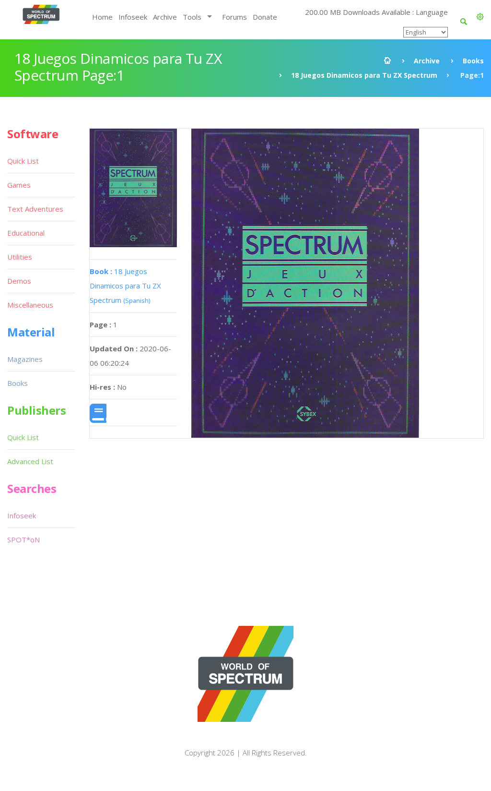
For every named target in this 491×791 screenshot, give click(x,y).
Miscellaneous (30, 305)
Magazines (25, 359)
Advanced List (30, 461)
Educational (26, 233)
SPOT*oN (23, 539)
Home (102, 17)
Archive (165, 17)
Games (19, 185)
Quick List (23, 161)
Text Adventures (35, 209)
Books (473, 60)
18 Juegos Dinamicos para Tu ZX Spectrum (364, 75)
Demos (19, 281)
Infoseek (132, 17)
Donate (265, 17)
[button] (480, 17)
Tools (192, 17)
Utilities (19, 257)
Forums (234, 17)
